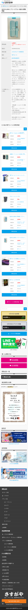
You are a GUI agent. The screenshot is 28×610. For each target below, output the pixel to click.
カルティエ (7, 514)
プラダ (5, 518)
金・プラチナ (5, 495)
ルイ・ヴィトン (8, 502)
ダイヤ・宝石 (5, 492)
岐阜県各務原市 (15, 58)
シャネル (6, 508)
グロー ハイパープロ (15, 196)
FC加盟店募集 (5, 579)
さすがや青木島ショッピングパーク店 (21, 160)
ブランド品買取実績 (7, 540)
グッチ (5, 511)
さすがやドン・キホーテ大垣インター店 (21, 222)
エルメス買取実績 (8, 543)
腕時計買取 (5, 524)
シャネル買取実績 (8, 550)
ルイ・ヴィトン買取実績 (10, 547)
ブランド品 (5, 498)
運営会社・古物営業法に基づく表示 (11, 582)
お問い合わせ (5, 576)
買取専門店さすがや (17, 608)
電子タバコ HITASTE (15, 279)
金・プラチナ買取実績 (7, 534)
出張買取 (14, 365)
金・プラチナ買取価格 (14, 333)
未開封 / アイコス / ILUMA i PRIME (18, 154)
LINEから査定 (5, 566)
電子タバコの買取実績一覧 (14, 302)
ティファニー (7, 521)
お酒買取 (4, 527)
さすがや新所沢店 (20, 201)
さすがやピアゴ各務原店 (18, 51)
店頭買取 (14, 360)
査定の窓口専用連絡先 (7, 589)
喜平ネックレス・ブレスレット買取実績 (12, 537)
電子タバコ (14, 55)
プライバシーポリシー (7, 586)
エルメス (6, 505)
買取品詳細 (14, 148)
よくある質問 (5, 573)
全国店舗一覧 (5, 570)
